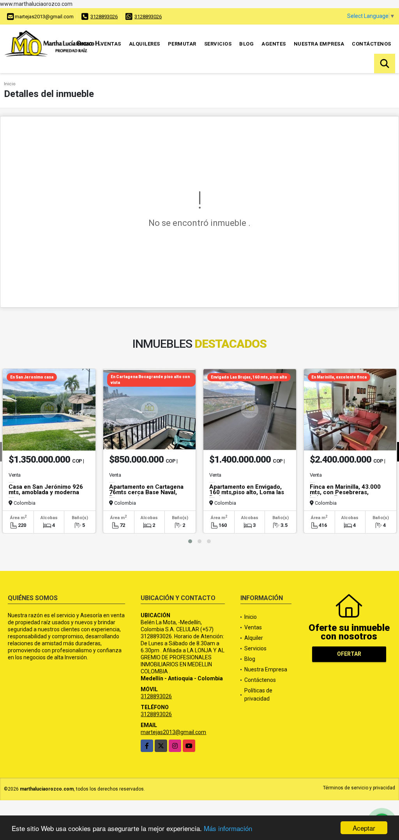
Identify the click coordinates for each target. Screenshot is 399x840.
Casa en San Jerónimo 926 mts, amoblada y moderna (46, 489)
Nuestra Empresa (319, 44)
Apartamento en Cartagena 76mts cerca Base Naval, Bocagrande (146, 492)
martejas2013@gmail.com (173, 732)
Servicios (218, 44)
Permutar (182, 44)
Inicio (84, 44)
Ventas (111, 44)
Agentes (273, 44)
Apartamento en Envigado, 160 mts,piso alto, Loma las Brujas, (246, 492)
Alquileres (144, 44)
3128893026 (104, 16)
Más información (228, 828)
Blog (246, 44)
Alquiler (253, 638)
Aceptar (364, 828)
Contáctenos (371, 44)
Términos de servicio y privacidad (359, 788)
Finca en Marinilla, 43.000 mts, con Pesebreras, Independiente (345, 492)
